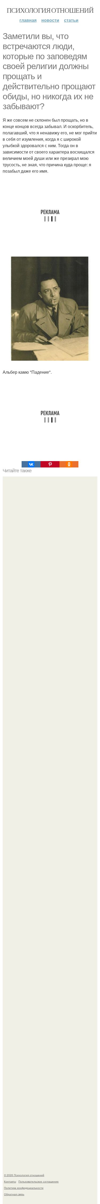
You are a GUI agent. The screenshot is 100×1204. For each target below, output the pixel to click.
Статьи (71, 20)
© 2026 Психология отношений (24, 1175)
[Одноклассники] (68, 464)
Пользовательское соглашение (38, 1181)
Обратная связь (14, 1194)
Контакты (10, 1181)
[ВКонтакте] (31, 464)
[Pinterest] (50, 464)
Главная (28, 20)
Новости (50, 20)
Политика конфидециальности (23, 1188)
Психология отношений (50, 10)
